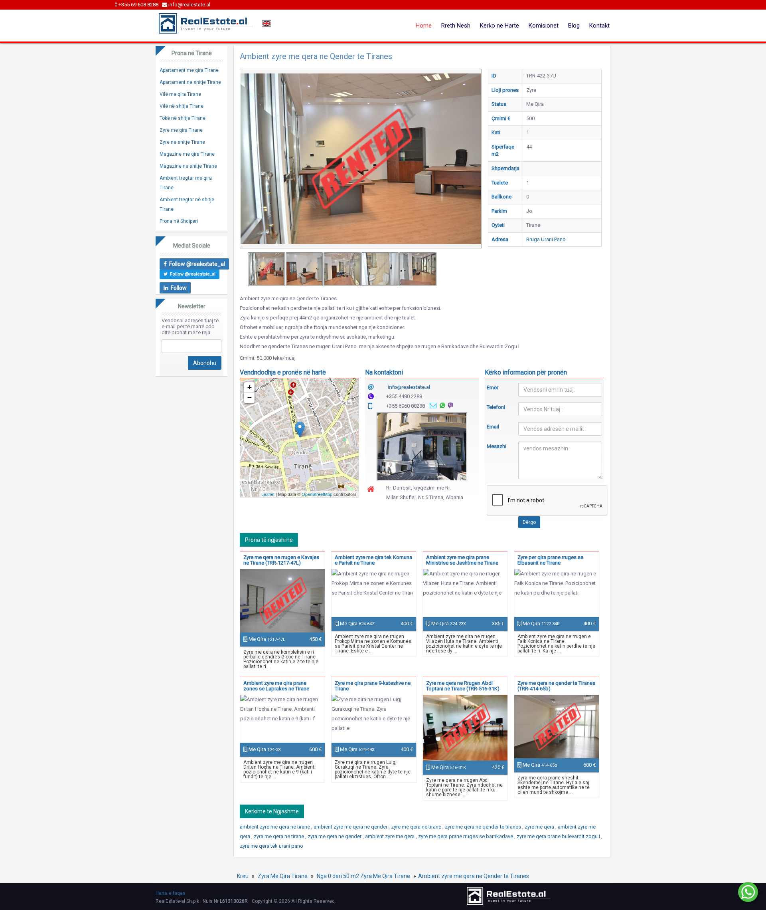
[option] (266, 269)
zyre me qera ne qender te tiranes (483, 827)
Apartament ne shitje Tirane (190, 82)
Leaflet (267, 494)
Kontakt (599, 25)
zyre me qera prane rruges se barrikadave (466, 836)
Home (424, 25)
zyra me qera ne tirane (279, 836)
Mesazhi (496, 446)
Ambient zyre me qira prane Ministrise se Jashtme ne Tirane (462, 560)
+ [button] (249, 387)
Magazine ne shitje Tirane (188, 166)
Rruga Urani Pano (546, 239)
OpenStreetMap (317, 494)
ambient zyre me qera (390, 836)
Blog (574, 25)
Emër (492, 388)
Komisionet (544, 25)
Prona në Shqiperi (179, 221)
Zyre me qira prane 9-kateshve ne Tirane (373, 686)
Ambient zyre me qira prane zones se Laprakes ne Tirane (276, 686)
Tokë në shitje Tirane (182, 118)
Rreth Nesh (455, 25)
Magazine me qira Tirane (187, 154)
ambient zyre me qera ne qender (351, 827)
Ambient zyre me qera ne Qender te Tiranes (473, 876)
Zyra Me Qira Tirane (283, 876)
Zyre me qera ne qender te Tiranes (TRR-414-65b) (556, 686)
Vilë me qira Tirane (180, 94)
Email (493, 427)
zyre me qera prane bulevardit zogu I (559, 836)
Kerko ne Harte (499, 25)
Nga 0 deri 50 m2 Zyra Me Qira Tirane (363, 876)
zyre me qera (540, 827)
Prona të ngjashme (269, 540)
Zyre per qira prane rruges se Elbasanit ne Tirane (550, 560)
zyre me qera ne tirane (416, 827)
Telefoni (496, 407)
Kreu (243, 876)
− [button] (249, 397)
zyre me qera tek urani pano (271, 846)
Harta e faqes (171, 893)
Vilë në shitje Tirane (181, 106)
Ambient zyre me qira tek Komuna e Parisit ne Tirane (373, 560)
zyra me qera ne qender (335, 836)
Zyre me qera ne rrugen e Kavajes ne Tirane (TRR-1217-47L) (281, 560)
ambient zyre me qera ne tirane (275, 827)
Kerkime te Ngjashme (272, 811)
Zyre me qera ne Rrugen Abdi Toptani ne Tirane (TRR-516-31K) (462, 686)
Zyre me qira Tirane (181, 130)
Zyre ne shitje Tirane (182, 142)
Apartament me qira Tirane (189, 70)
